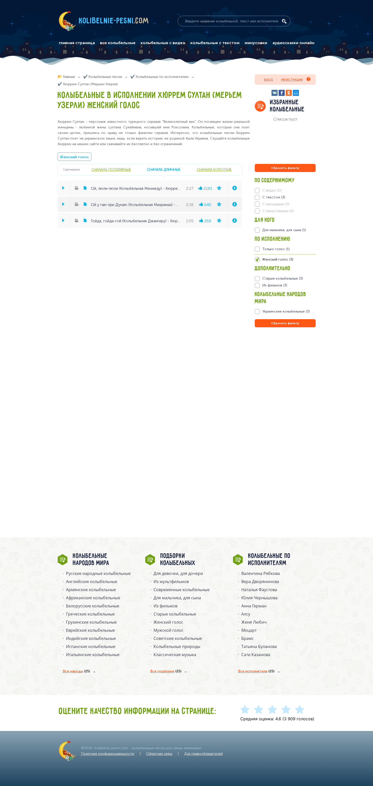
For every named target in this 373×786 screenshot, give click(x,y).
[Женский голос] (285, 259)
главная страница (77, 43)
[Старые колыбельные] (285, 278)
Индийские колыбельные (91, 638)
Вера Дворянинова (260, 581)
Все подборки (165, 671)
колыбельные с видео (163, 43)
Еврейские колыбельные (90, 630)
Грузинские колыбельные (91, 622)
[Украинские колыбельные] (285, 311)
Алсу (245, 614)
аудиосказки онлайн (293, 43)
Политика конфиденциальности (107, 753)
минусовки (256, 43)
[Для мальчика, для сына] (285, 230)
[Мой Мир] (296, 93)
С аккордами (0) (275, 204)
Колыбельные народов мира (91, 560)
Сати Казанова (255, 654)
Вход (268, 79)
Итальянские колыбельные (93, 654)
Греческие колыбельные (90, 614)
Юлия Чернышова (259, 598)
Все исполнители (256, 671)
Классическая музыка (175, 654)
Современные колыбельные (182, 589)
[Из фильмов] (285, 285)
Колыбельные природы (177, 646)
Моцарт (249, 630)
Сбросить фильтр (285, 168)
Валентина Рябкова (260, 573)
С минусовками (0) (278, 211)
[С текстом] (285, 197)
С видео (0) (271, 190)
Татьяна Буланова (259, 646)
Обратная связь (159, 753)
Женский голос (74, 157)
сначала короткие (214, 169)
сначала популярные (111, 169)
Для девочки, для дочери (178, 573)
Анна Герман (253, 606)
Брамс (247, 638)
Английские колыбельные (91, 581)
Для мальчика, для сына (177, 598)
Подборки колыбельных (178, 560)
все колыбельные (117, 43)
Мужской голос (168, 630)
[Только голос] (285, 249)
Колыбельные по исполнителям (269, 560)
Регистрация (292, 79)
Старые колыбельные (175, 614)
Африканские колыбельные (93, 598)
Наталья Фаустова (259, 589)
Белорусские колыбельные (92, 606)
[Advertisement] (285, 383)
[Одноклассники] (289, 93)
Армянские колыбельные (91, 589)
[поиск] (284, 21)
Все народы (76, 671)
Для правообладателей (203, 753)
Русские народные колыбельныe (98, 573)
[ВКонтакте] (275, 93)
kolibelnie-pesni (114, 21)
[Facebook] (282, 93)
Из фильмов (165, 606)
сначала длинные (163, 169)
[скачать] (234, 188)
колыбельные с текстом (215, 43)
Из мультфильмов (171, 581)
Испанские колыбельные (90, 646)
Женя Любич (254, 622)
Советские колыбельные (178, 638)
